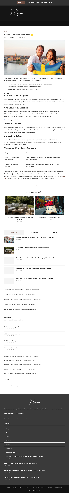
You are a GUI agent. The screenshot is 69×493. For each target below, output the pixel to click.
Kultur (7, 436)
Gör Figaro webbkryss (10, 341)
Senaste (14, 232)
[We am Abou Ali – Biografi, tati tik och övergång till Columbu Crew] (49, 205)
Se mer (55, 232)
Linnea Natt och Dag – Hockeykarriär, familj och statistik (33, 268)
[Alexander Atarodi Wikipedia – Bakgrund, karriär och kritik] (9, 281)
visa (10, 93)
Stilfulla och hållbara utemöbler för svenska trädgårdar (19, 218)
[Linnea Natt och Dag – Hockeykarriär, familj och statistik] (9, 270)
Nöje (7, 432)
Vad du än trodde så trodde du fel (13, 320)
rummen (12, 37)
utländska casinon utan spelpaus (13, 386)
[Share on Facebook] (38, 186)
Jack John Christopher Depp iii (13, 327)
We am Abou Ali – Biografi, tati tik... (50, 217)
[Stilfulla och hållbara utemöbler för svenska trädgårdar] (19, 205)
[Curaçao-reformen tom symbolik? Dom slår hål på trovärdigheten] (9, 239)
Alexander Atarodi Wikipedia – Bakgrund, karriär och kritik (34, 278)
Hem (8, 487)
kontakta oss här (32, 419)
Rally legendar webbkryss (12, 348)
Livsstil (8, 444)
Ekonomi (8, 440)
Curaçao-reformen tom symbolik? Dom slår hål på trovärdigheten (35, 237)
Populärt (34, 232)
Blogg (5, 31)
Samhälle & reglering (11, 452)
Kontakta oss (58, 487)
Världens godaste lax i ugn (12, 334)
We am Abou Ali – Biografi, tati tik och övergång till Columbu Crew (36, 258)
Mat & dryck (9, 448)
